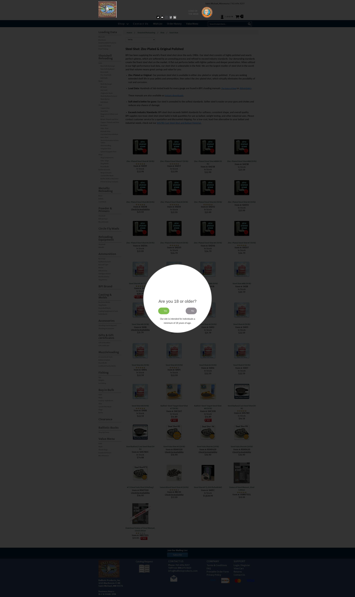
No (192, 311)
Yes (165, 311)
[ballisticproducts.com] (107, 9)
